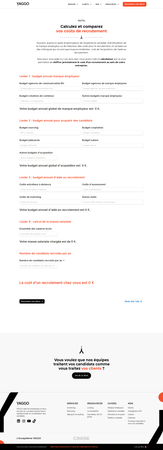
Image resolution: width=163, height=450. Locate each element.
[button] (73, 4)
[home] (23, 4)
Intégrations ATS (135, 411)
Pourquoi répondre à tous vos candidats (136, 422)
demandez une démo (135, 4)
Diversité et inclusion (116, 414)
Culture (131, 414)
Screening (71, 408)
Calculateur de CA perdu (94, 415)
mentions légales (58, 447)
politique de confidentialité (80, 447)
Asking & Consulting (75, 414)
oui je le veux (81, 375)
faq (96, 447)
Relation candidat (115, 418)
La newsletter (93, 411)
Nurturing (71, 411)
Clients (131, 408)
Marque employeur (116, 408)
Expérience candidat (116, 411)
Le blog (90, 408)
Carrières (131, 418)
